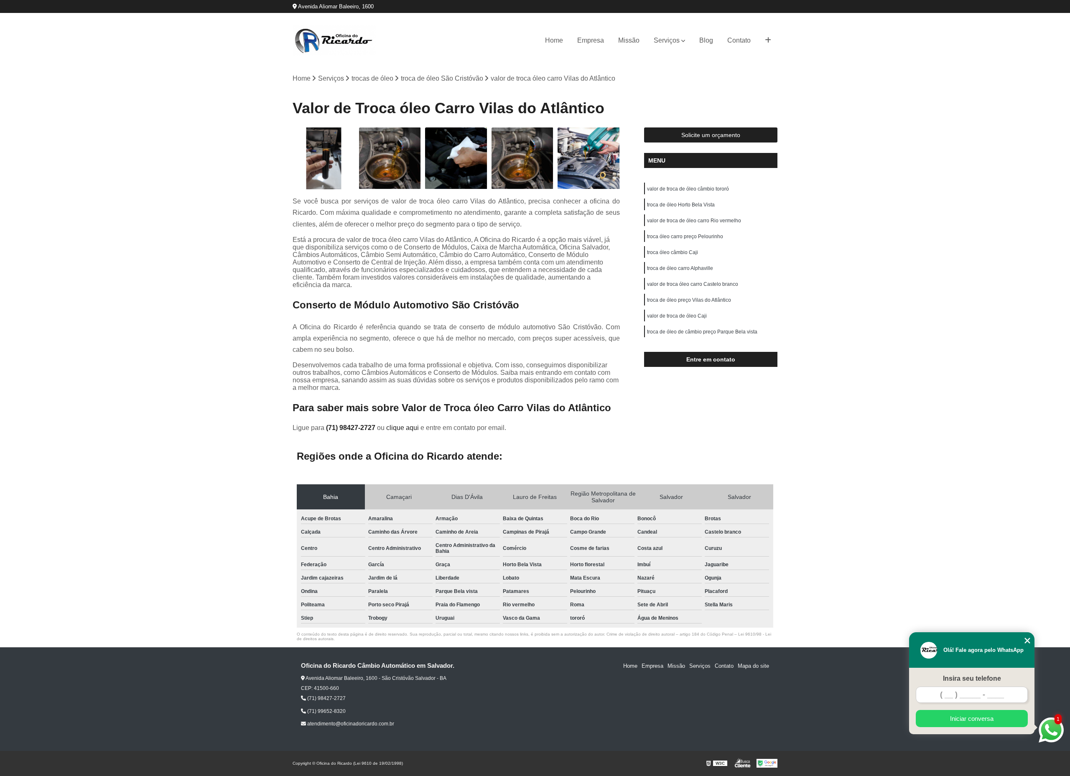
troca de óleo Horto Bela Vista (681, 205)
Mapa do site (753, 666)
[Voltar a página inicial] (334, 40)
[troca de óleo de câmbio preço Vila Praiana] (456, 158)
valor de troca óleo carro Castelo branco (692, 284)
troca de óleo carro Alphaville (680, 268)
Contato (739, 40)
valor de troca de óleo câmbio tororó (688, 189)
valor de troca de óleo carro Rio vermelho (694, 221)
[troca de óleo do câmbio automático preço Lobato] (523, 158)
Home (554, 40)
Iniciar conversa (972, 718)
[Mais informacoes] (768, 40)
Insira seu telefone (972, 678)
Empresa (590, 40)
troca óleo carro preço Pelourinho (685, 236)
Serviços (667, 40)
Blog (706, 40)
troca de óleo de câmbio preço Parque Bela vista (702, 332)
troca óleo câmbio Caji (672, 252)
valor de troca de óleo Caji (677, 316)
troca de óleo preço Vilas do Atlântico (689, 300)
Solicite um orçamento (710, 135)
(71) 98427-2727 (351, 427)
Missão (628, 40)
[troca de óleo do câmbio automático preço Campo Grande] (390, 158)
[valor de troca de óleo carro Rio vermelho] (589, 158)
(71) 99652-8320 (326, 711)
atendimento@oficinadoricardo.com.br (350, 724)
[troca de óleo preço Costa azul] (324, 158)
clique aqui (402, 427)
